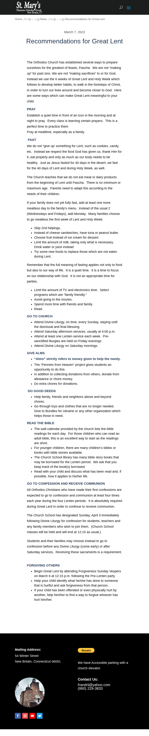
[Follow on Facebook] (18, 716)
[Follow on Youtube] (32, 716)
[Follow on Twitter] (40, 716)
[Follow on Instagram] (25, 716)
